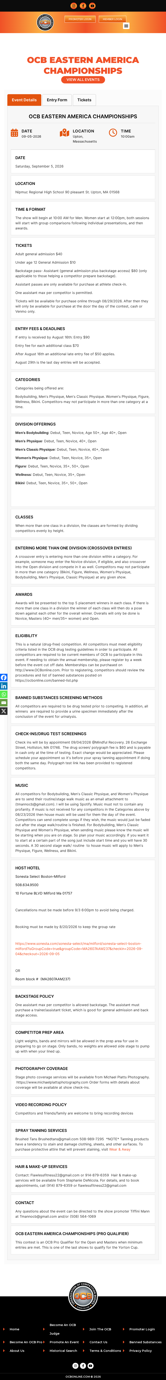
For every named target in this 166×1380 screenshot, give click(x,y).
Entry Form (57, 100)
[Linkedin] (4, 686)
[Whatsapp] (4, 694)
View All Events (83, 80)
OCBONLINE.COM (77, 1376)
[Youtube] (92, 6)
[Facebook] (4, 677)
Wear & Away (120, 1149)
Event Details (24, 100)
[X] (4, 711)
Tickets (84, 100)
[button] (126, 26)
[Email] (4, 703)
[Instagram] (73, 6)
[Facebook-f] (83, 6)
